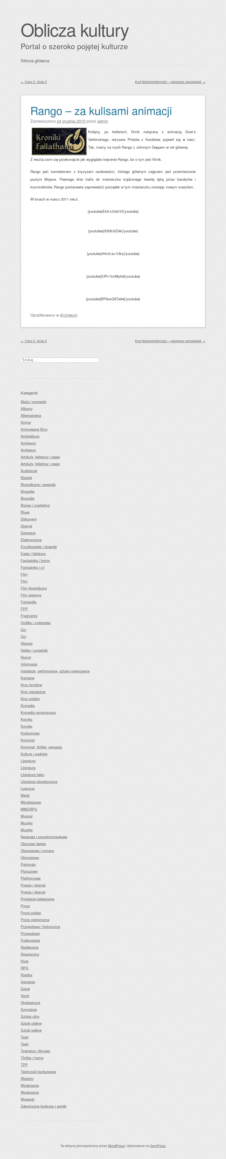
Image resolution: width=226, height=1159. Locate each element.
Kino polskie (30, 698)
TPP (24, 1064)
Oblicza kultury (75, 29)
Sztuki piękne (31, 1023)
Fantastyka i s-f (33, 567)
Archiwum (68, 315)
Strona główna (35, 60)
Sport (25, 995)
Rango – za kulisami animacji (101, 110)
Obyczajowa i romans (37, 850)
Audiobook (29, 470)
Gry (23, 629)
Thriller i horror (32, 1057)
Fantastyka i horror (35, 560)
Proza (25, 905)
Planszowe (29, 871)
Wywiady (27, 1099)
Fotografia (28, 602)
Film (24, 574)
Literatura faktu (32, 774)
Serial (25, 988)
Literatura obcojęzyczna (39, 781)
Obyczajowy (30, 857)
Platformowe (31, 878)
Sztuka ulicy (30, 1016)
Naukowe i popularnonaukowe (44, 836)
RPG (24, 968)
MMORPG (29, 809)
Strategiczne (30, 1002)
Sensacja (28, 981)
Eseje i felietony (33, 553)
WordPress (116, 1145)
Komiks (26, 719)
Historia (27, 643)
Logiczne (27, 788)
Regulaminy (30, 954)
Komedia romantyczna (38, 712)
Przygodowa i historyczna (40, 926)
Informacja (29, 664)
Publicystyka (30, 940)
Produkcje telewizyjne (37, 899)
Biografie (27, 491)
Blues (25, 512)
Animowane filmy (34, 429)
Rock (24, 961)
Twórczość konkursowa (38, 1071)
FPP (24, 608)
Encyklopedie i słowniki (39, 546)
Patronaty (28, 864)
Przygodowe (30, 933)
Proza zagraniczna (35, 919)
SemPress (158, 1145)
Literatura (28, 760)
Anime (26, 422)
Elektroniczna (31, 539)
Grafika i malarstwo (36, 622)
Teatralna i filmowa (35, 1050)
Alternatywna (31, 415)
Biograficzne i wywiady (38, 484)
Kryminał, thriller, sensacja (41, 747)
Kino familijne (31, 684)
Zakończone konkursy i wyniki (43, 1106)
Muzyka (27, 823)
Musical (27, 816)
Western (27, 1078)
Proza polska (31, 912)
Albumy (27, 408)
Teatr (25, 1037)
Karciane (27, 677)
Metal (25, 795)
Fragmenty (29, 615)
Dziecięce (28, 532)
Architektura (30, 436)
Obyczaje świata (33, 843)
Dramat (26, 526)
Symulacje (29, 1009)
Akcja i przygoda (33, 401)
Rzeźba (26, 974)
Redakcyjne (30, 947)
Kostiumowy (30, 733)
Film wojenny (31, 595)
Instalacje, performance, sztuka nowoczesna (55, 671)
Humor (26, 657)
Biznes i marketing (35, 505)
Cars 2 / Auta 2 (34, 81)
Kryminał (28, 740)
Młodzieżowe (31, 802)
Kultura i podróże (34, 753)
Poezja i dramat (33, 885)
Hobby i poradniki (34, 650)
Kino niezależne (33, 691)
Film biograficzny (34, 588)
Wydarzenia (30, 1085)
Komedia (28, 705)
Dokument (29, 519)
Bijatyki (26, 477)
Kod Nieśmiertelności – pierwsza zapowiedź (170, 81)
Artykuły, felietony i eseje (40, 456)
